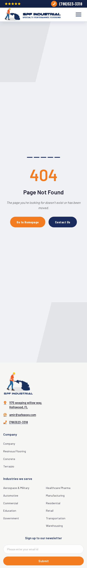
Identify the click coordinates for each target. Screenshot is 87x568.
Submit (43, 561)
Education (9, 510)
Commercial (10, 503)
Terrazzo (8, 466)
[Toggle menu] (78, 14)
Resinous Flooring (14, 451)
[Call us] (54, 4)
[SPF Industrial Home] (33, 14)
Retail (49, 510)
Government (11, 518)
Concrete (9, 459)
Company (9, 443)
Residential (53, 503)
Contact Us (62, 222)
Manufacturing (55, 495)
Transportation (55, 518)
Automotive (10, 495)
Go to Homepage (28, 222)
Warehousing (54, 525)
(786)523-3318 (70, 3)
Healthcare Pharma (58, 488)
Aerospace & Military (16, 488)
